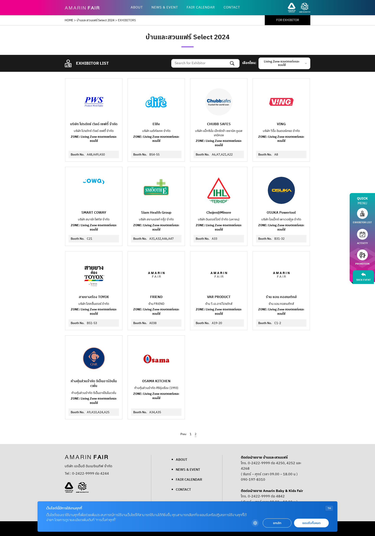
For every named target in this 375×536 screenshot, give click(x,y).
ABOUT (137, 7)
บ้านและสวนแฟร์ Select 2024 (95, 20)
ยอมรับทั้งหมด (311, 523)
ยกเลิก (277, 523)
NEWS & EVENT (164, 7)
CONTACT (232, 7)
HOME (69, 20)
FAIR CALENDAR (201, 7)
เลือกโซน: (249, 63)
